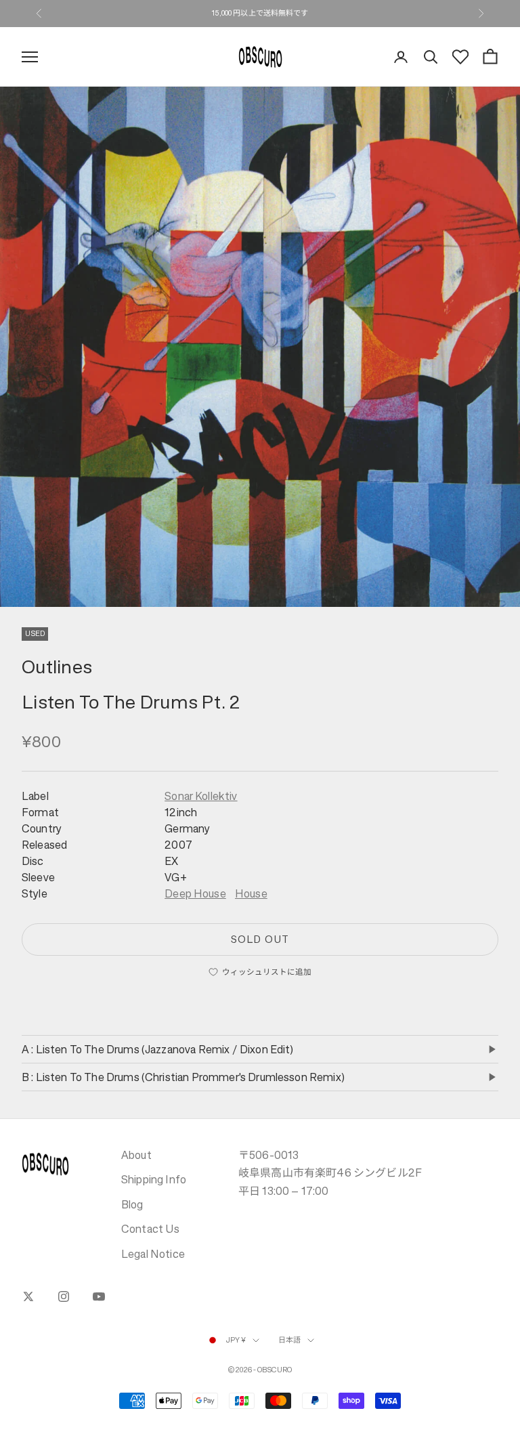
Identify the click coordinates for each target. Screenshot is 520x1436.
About (136, 1154)
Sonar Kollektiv (201, 795)
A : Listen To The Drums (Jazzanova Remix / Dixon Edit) (158, 1049)
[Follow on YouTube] (99, 1296)
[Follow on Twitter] (28, 1296)
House (251, 893)
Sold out (259, 939)
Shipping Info (153, 1179)
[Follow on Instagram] (63, 1296)
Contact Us (150, 1228)
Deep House (195, 893)
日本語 (289, 1340)
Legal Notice (153, 1253)
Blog (132, 1204)
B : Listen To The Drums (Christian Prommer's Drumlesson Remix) (183, 1077)
